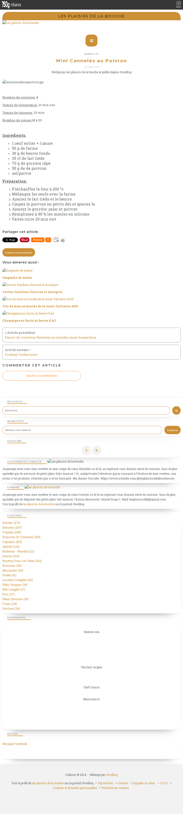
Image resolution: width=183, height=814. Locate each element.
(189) (21, 537)
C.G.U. (164, 783)
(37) (13, 589)
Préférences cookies (115, 788)
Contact (122, 783)
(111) (18, 551)
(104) (11, 556)
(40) (17, 580)
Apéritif (91, 54)
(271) (11, 523)
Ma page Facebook (14, 744)
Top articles (105, 783)
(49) (12, 565)
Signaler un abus (144, 783)
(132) (11, 546)
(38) (14, 585)
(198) (11, 532)
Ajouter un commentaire (41, 375)
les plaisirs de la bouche (39, 504)
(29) (11, 608)
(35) (15, 599)
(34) (9, 604)
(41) (9, 575)
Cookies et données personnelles (75, 788)
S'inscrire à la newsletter (18, 252)
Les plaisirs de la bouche (91, 16)
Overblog (112, 775)
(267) (12, 527)
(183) (12, 542)
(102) (22, 561)
